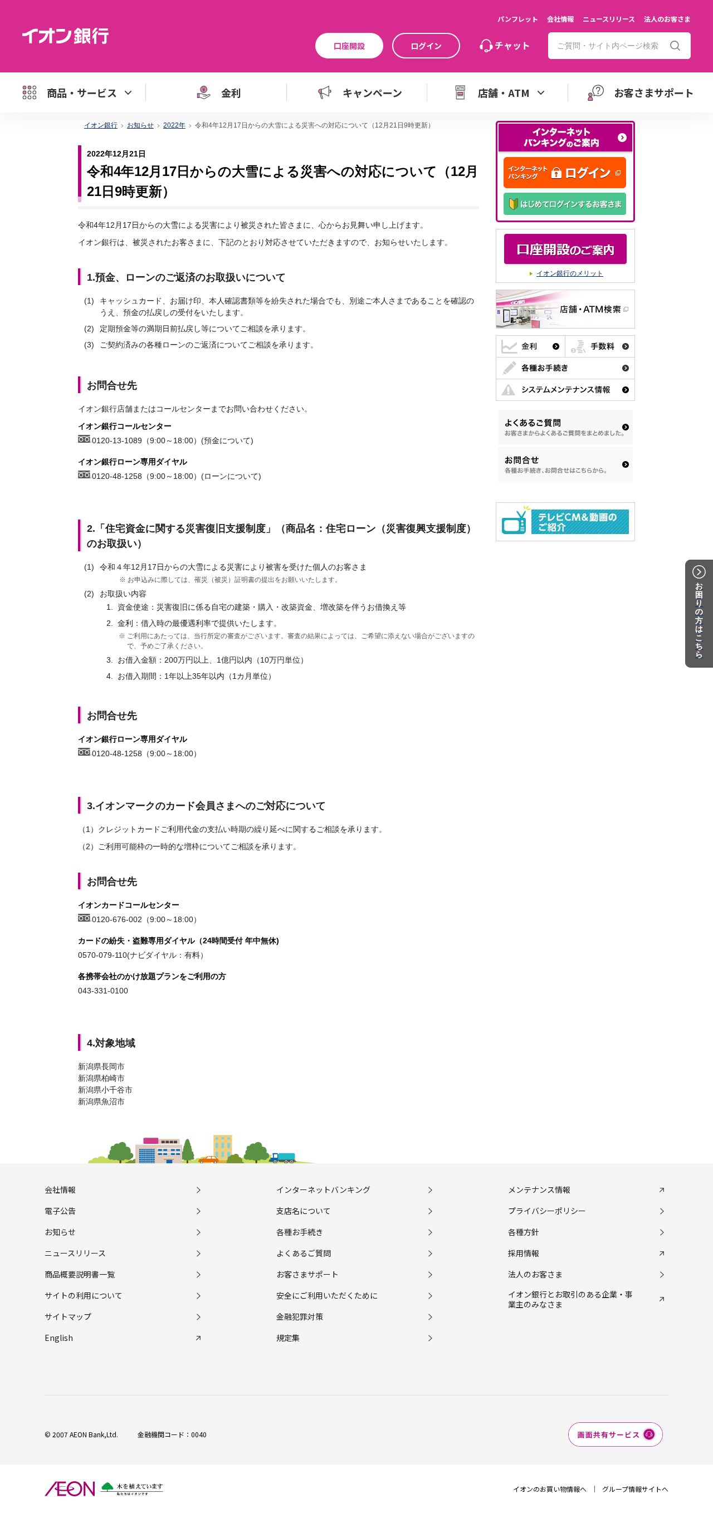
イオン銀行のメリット (569, 273)
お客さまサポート (307, 1274)
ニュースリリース (609, 18)
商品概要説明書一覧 (80, 1274)
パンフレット (517, 18)
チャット (512, 45)
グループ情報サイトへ (635, 1489)
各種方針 (523, 1231)
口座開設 (349, 45)
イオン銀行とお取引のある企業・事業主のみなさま (570, 1299)
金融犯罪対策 (299, 1316)
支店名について (303, 1210)
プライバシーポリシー (547, 1210)
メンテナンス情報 (539, 1189)
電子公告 (60, 1210)
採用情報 (523, 1253)
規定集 (288, 1337)
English (59, 1337)
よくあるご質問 (303, 1253)
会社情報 (560, 18)
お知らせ (60, 1231)
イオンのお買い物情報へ (550, 1489)
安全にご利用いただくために (327, 1295)
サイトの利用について (84, 1295)
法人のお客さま (667, 18)
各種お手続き (299, 1231)
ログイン (426, 45)
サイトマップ (68, 1316)
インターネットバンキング (323, 1189)
